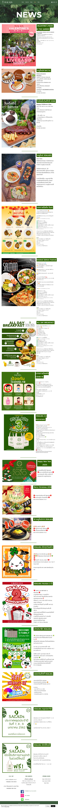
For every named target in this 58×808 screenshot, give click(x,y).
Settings (47, 806)
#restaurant (46, 452)
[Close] (56, 806)
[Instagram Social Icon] (22, 795)
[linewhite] (52, 2)
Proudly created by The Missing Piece (33, 803)
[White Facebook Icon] (56, 2)
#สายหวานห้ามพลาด (41, 74)
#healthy (50, 451)
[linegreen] (22, 799)
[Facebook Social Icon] (22, 791)
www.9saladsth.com (39, 396)
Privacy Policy (6, 806)
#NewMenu (39, 75)
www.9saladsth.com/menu (48, 89)
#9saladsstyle (41, 451)
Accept (53, 806)
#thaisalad (46, 451)
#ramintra (41, 452)
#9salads (37, 451)
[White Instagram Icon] (54, 2)
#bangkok (37, 452)
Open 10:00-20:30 (46, 779)
